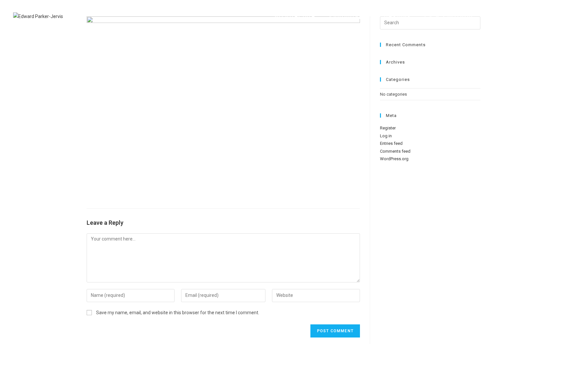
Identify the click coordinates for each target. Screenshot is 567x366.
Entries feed (391, 143)
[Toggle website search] (550, 16)
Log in (386, 135)
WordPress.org (394, 158)
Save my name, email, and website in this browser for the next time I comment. (177, 312)
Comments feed (395, 151)
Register (388, 127)
